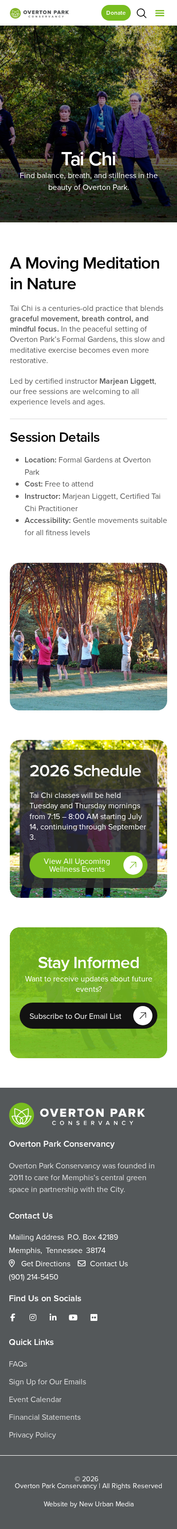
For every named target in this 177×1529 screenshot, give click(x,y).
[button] (159, 12)
